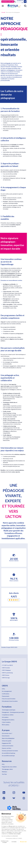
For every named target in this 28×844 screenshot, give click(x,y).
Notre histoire (5, 735)
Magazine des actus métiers (9, 766)
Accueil (3, 12)
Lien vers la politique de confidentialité (10, 836)
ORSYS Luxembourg (7, 672)
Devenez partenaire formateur (10, 750)
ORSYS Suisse (5, 675)
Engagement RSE (6, 743)
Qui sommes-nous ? (7, 733)
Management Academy (8, 719)
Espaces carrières (6, 748)
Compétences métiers (8, 714)
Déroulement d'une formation (10, 701)
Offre (3, 688)
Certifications (5, 693)
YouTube (4, 774)
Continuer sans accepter (4, 841)
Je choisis (14, 841)
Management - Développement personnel (13, 712)
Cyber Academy (6, 722)
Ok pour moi (23, 841)
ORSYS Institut (6, 667)
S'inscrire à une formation (8, 698)
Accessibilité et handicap (8, 753)
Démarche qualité (6, 740)
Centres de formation (7, 745)
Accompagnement (7, 691)
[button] (3, 6)
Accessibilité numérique (8, 755)
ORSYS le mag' (6, 677)
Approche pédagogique (8, 738)
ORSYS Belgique (6, 670)
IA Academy (5, 717)
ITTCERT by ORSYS (7, 665)
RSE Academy (5, 724)
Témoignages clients (7, 769)
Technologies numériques (8, 710)
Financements (5, 696)
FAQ (3, 764)
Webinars (4, 771)
